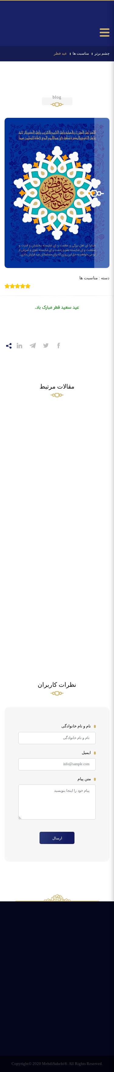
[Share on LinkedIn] (19, 345)
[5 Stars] (7, 286)
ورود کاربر (19, 26)
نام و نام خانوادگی (76, 726)
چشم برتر (102, 53)
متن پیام (84, 779)
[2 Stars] (22, 286)
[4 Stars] (12, 286)
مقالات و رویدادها (56, 1029)
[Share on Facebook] (59, 345)
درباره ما (29, 1025)
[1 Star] (27, 286)
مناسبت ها (81, 53)
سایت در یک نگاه (84, 1029)
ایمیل (86, 752)
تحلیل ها (85, 1008)
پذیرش (57, 1008)
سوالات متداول (28, 1012)
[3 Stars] (17, 286)
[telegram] (32, 345)
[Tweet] (46, 345)
